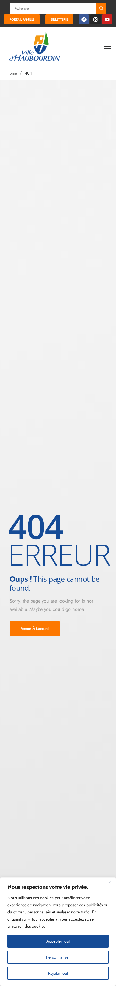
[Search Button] (101, 8)
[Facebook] (84, 19)
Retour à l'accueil (35, 628)
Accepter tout (58, 941)
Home (12, 73)
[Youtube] (107, 19)
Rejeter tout (58, 973)
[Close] (109, 882)
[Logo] (35, 46)
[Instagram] (95, 19)
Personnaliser (58, 957)
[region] (58, 931)
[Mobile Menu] (107, 46)
